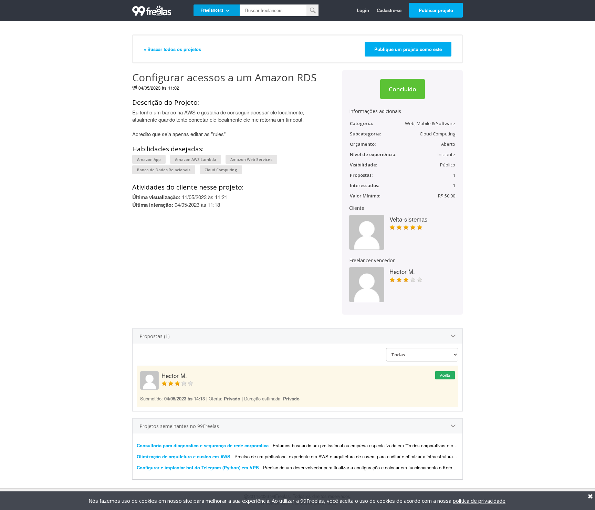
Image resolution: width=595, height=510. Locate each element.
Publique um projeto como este (408, 49)
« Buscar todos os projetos (172, 49)
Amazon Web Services (251, 159)
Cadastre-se (389, 10)
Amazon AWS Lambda (195, 159)
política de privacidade (479, 500)
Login (363, 10)
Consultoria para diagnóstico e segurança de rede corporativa (203, 445)
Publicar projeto (436, 10)
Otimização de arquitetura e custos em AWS (183, 456)
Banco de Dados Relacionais (163, 169)
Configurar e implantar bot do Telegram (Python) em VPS (198, 467)
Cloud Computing (221, 169)
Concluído (402, 89)
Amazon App (149, 159)
